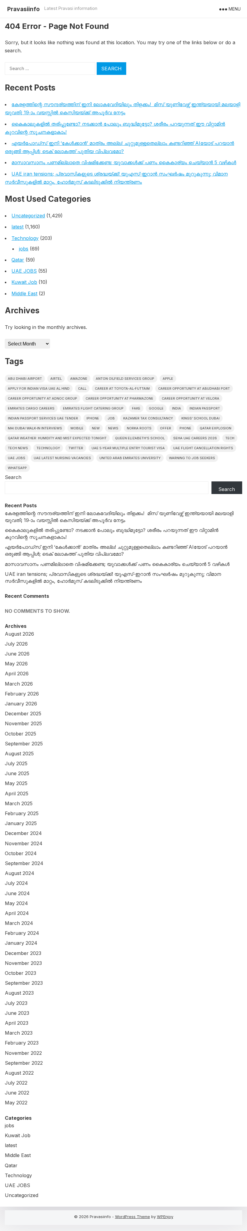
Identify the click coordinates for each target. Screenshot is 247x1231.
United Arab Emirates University (130, 458)
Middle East (24, 293)
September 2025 (24, 744)
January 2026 (21, 704)
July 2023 (16, 1003)
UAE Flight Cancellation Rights (203, 448)
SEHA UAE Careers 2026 (195, 438)
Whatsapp (17, 468)
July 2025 (16, 763)
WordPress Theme (132, 1216)
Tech (229, 438)
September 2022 (24, 1063)
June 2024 (17, 893)
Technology (25, 238)
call (82, 388)
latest (17, 227)
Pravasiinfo (23, 9)
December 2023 (23, 953)
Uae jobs (16, 458)
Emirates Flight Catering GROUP (93, 408)
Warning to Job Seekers (192, 458)
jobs (23, 249)
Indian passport (204, 408)
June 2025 (17, 773)
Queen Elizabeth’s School (140, 438)
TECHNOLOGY (48, 448)
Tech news (18, 448)
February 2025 (22, 813)
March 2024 (19, 923)
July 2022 (16, 1083)
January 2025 (21, 823)
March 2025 (19, 803)
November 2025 (23, 723)
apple (168, 378)
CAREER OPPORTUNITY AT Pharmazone (119, 398)
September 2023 (24, 983)
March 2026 (19, 684)
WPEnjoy (165, 1216)
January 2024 (21, 943)
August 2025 (19, 754)
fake (136, 408)
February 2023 (22, 1043)
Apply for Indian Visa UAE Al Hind (39, 388)
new (96, 428)
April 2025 (16, 793)
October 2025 (20, 734)
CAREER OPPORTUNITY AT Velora (190, 398)
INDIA (176, 408)
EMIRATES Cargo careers (31, 408)
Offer (165, 428)
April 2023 (16, 1023)
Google (156, 408)
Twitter (75, 448)
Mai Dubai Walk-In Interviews (35, 428)
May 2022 (16, 1103)
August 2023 (19, 993)
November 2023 (23, 963)
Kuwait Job (24, 282)
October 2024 (21, 853)
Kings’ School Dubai (200, 418)
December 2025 (23, 714)
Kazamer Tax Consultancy (148, 418)
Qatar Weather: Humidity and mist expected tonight (57, 438)
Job (111, 418)
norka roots (139, 428)
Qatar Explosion (215, 428)
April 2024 (17, 913)
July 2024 (16, 883)
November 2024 (23, 843)
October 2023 (20, 973)
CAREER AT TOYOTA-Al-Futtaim (122, 388)
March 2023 (19, 1033)
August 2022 (19, 1073)
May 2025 (16, 783)
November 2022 (23, 1053)
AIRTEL (56, 378)
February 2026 (22, 694)
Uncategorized (28, 216)
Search (13, 477)
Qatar (17, 260)
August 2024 (19, 873)
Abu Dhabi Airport (25, 378)
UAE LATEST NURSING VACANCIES (62, 458)
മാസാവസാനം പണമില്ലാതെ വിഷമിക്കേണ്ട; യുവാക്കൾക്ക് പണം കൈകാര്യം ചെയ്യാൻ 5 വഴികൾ (123, 162)
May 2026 (16, 664)
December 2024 (23, 833)
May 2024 (16, 903)
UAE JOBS (24, 271)
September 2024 (24, 863)
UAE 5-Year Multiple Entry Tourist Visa (128, 448)
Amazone (78, 378)
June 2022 (17, 1093)
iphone (92, 418)
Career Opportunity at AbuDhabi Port (194, 388)
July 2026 (16, 644)
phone (185, 428)
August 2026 (19, 634)
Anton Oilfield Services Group (125, 378)
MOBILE (76, 428)
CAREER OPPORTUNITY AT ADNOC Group (42, 398)
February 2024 (22, 933)
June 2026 (17, 654)
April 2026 (17, 674)
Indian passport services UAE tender (43, 418)
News (113, 428)
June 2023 (17, 1013)
